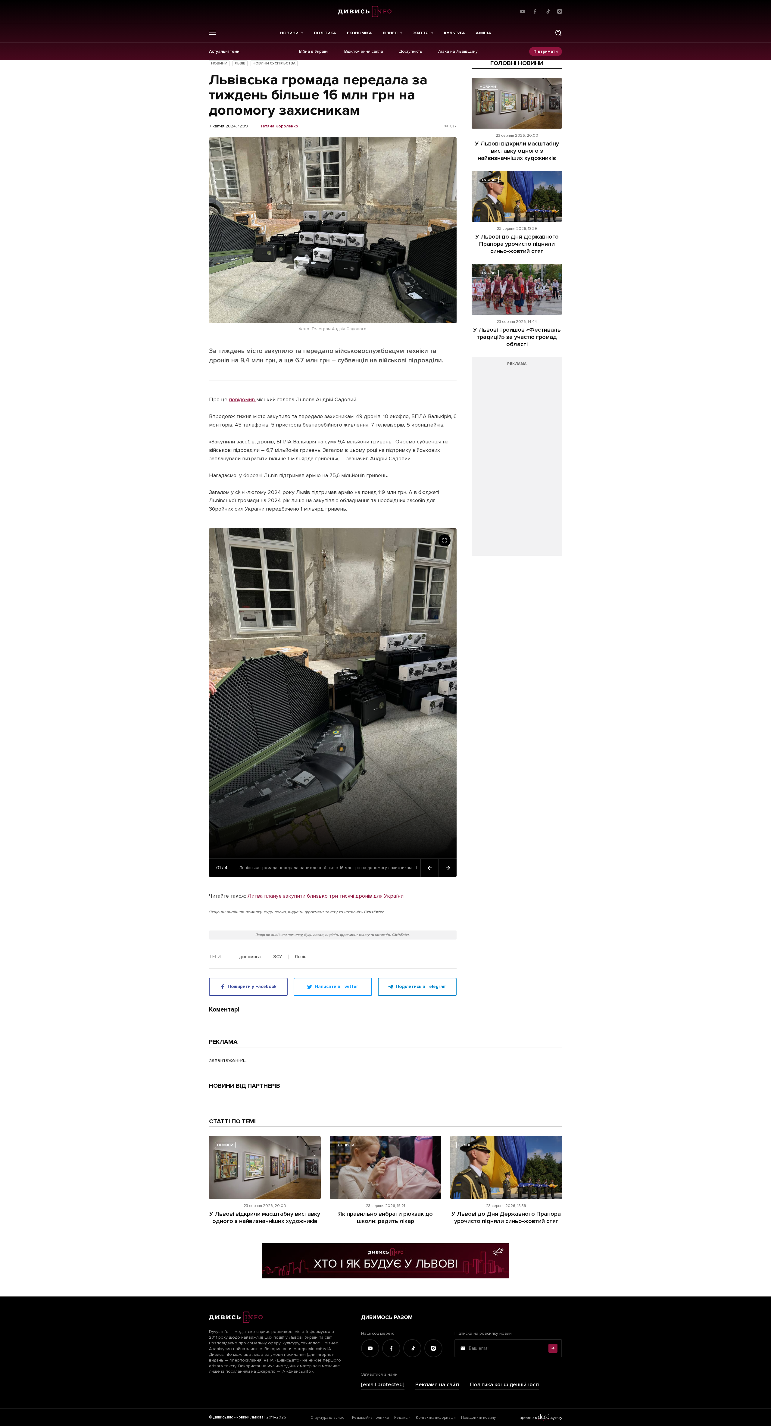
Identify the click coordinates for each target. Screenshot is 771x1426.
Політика (325, 33)
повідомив (242, 399)
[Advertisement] (517, 459)
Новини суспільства (274, 63)
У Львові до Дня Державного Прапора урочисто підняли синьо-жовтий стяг (517, 244)
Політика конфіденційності (504, 1384)
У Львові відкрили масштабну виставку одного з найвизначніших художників (517, 151)
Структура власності (329, 1417)
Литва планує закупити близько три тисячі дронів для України (326, 896)
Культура (454, 33)
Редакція (402, 1417)
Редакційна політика (370, 1417)
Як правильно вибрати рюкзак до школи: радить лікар (385, 1217)
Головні (488, 180)
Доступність (410, 51)
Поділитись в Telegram (421, 986)
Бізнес (390, 33)
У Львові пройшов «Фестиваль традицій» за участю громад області (517, 337)
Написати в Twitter (336, 986)
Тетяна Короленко (279, 126)
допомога (250, 957)
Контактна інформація (436, 1417)
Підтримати (545, 51)
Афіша (483, 33)
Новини (289, 33)
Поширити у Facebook (252, 986)
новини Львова (250, 1417)
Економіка (359, 33)
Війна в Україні (313, 51)
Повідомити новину (478, 1417)
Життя (421, 33)
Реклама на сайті (437, 1384)
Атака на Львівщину (458, 51)
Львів (240, 63)
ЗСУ (277, 957)
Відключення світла (363, 51)
